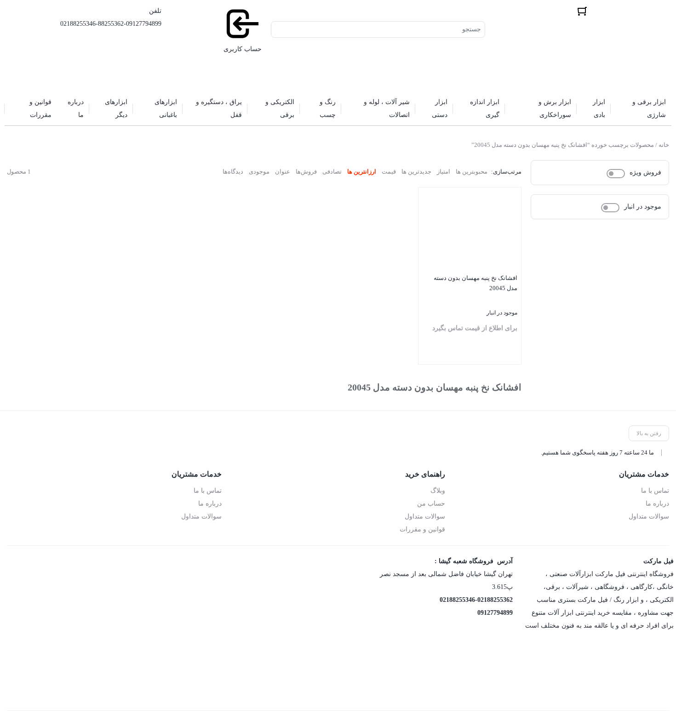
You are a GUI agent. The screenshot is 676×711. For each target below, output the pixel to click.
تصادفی (332, 171)
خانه (664, 144)
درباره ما (657, 503)
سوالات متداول (649, 516)
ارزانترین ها (361, 171)
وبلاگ (437, 490)
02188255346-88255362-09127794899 (110, 23)
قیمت (389, 171)
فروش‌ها (306, 171)
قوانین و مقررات (422, 529)
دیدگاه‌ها (233, 171)
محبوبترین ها (471, 171)
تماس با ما (655, 490)
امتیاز (443, 171)
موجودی (259, 171)
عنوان (282, 171)
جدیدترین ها (416, 171)
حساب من (431, 503)
